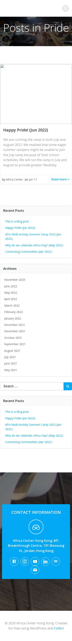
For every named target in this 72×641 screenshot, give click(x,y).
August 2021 (12, 351)
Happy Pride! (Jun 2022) (20, 228)
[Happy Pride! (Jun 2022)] (36, 93)
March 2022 (12, 305)
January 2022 (12, 318)
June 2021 (10, 363)
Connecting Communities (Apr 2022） (29, 251)
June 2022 (10, 286)
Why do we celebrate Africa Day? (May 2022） (35, 245)
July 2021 (10, 357)
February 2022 (13, 312)
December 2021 (14, 325)
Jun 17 (33, 179)
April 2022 (10, 299)
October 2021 (13, 338)
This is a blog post (17, 221)
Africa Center (14, 179)
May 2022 (10, 292)
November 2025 (14, 280)
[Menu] (65, 8)
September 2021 (15, 344)
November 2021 (14, 331)
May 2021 (10, 370)
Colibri (59, 628)
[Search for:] (32, 386)
